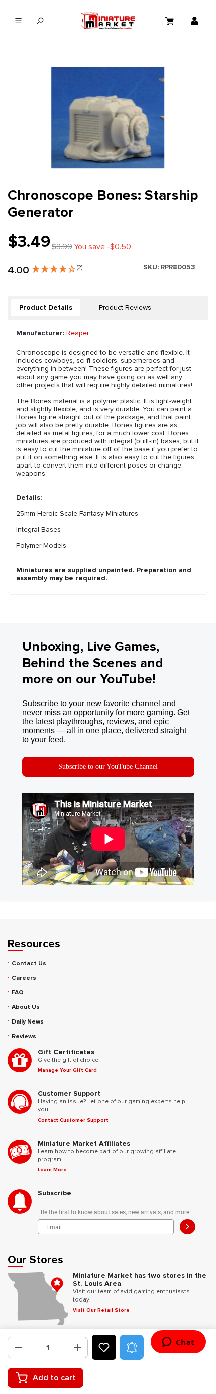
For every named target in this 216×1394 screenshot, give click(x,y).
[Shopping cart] (170, 20)
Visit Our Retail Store (101, 1310)
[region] (108, 117)
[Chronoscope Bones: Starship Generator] (107, 117)
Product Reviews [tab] (125, 307)
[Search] (40, 21)
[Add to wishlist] (104, 1347)
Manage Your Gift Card (67, 1070)
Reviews (24, 1036)
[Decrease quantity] (18, 1347)
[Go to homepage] (108, 20)
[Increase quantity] (77, 1347)
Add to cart (54, 1378)
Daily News (28, 1022)
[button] (57, 266)
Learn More (52, 1170)
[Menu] (18, 21)
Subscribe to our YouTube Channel (108, 766)
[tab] (45, 307)
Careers (24, 978)
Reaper (77, 333)
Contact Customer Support (73, 1120)
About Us (26, 1007)
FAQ (18, 992)
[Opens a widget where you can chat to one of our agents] (178, 1342)
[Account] (195, 20)
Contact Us (29, 963)
